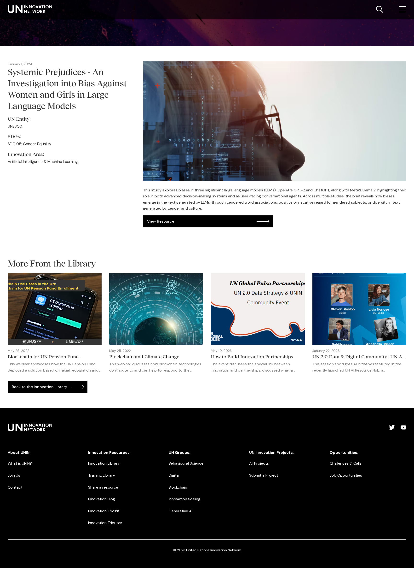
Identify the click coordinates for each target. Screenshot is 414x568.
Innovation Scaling (184, 499)
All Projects (259, 463)
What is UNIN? (20, 463)
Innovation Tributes (105, 522)
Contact (15, 487)
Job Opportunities (346, 475)
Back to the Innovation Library (39, 386)
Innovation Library (104, 463)
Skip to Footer (8, 5)
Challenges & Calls (346, 463)
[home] (30, 9)
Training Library (101, 475)
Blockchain (178, 487)
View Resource (160, 221)
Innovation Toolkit (104, 511)
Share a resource (103, 487)
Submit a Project (263, 475)
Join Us (14, 475)
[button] (402, 9)
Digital (174, 475)
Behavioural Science (186, 463)
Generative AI (180, 511)
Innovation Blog (101, 499)
